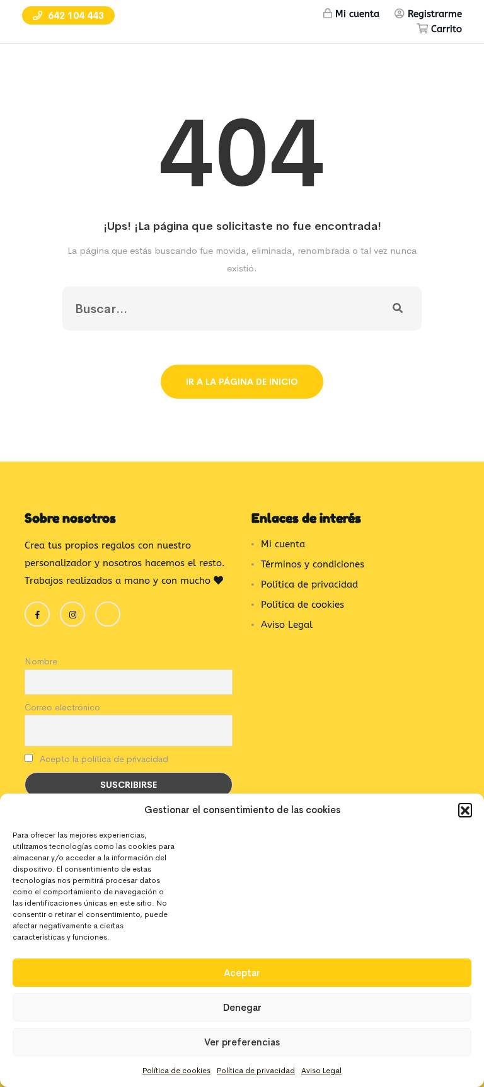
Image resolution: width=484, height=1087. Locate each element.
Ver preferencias (242, 1042)
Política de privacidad (256, 1071)
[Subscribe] (398, 309)
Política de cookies (176, 1071)
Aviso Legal (321, 1071)
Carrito (446, 29)
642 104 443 (74, 15)
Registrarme (435, 14)
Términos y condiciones (312, 564)
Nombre (41, 661)
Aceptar (242, 973)
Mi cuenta (357, 14)
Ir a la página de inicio (242, 381)
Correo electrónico (62, 707)
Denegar (242, 1007)
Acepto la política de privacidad (102, 759)
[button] (465, 810)
